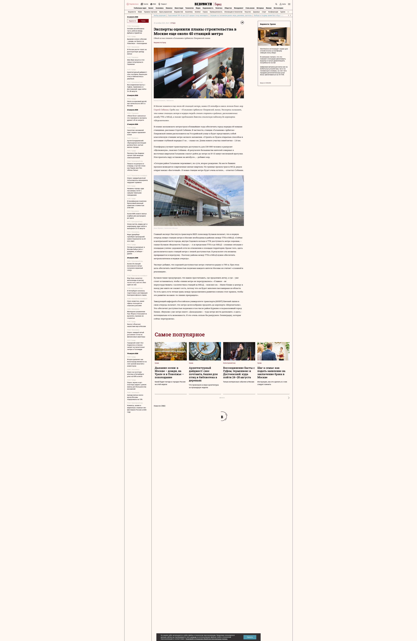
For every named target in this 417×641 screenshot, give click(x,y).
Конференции (273, 12)
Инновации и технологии (233, 12)
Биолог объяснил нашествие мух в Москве (136, 325)
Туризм (282, 12)
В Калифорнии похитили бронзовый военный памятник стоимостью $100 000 (136, 204)
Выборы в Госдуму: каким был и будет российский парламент (276, 15)
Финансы (169, 8)
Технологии (189, 8)
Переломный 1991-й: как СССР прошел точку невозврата (188, 15)
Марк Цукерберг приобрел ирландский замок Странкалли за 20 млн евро (136, 238)
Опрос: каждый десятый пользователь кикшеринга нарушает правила (137, 180)
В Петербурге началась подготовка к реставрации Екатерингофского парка (137, 293)
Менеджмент (238, 8)
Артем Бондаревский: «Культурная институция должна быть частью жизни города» (136, 144)
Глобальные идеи (140, 8)
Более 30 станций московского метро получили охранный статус (135, 267)
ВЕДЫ (140, 12)
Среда (172, 23)
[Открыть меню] (289, 4)
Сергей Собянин (161, 109)
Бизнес (150, 8)
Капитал (198, 12)
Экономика (160, 8)
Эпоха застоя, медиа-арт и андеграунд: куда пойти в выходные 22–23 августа (137, 226)
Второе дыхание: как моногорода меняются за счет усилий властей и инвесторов (137, 362)
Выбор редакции (160, 15)
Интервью (260, 8)
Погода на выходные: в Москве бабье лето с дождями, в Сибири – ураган (136, 250)
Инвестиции (179, 8)
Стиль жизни (250, 8)
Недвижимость (208, 8)
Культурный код (229, 363)
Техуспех (248, 12)
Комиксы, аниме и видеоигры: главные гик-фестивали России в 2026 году (136, 409)
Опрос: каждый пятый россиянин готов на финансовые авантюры (136, 334)
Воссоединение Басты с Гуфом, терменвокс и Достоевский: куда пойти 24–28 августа (136, 88)
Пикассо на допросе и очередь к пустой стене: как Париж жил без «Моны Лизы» (136, 167)
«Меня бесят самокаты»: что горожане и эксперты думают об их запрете (137, 118)
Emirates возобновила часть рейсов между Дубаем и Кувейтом (135, 31)
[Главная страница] (208, 4)
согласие (193, 637)
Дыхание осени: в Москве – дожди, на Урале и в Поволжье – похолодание (137, 41)
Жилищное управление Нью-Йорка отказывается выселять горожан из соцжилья (137, 315)
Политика (218, 8)
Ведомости (132, 12)
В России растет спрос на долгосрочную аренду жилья (137, 52)
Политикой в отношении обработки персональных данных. (207, 639)
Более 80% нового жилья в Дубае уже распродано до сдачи (136, 216)
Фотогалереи (278, 8)
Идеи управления (165, 12)
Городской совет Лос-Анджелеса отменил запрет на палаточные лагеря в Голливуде (136, 346)
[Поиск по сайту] (276, 4)
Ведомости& (178, 12)
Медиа (198, 8)
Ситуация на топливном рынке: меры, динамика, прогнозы (231, 15)
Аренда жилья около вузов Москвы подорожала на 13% (135, 397)
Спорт (264, 12)
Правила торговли (150, 12)
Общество (228, 8)
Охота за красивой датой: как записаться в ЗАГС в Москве (137, 103)
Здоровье (256, 12)
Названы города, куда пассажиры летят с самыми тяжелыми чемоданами (135, 192)
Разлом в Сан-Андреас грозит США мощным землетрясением (135, 155)
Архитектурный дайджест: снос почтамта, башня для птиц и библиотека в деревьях (137, 75)
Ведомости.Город (160, 43)
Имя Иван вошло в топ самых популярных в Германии (135, 62)
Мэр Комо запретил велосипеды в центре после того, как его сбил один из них (136, 281)
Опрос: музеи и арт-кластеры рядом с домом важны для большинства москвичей (136, 385)
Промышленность (216, 12)
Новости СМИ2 (159, 406)
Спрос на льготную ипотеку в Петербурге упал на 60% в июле (135, 374)
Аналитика (189, 12)
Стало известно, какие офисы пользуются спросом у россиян (135, 303)
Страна (205, 12)
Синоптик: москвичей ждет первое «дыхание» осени (136, 132)
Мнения (268, 8)
